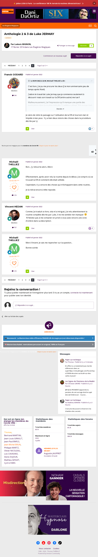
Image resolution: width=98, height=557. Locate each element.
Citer (33, 129)
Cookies (56, 548)
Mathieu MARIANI (74, 402)
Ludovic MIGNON (22, 44)
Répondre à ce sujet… (25, 305)
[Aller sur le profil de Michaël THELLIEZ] (14, 173)
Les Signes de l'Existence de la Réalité (80, 381)
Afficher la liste (9, 425)
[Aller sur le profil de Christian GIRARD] (62, 382)
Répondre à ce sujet (83, 56)
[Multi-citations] (27, 128)
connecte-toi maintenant (81, 292)
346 (15, 95)
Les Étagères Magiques (39, 47)
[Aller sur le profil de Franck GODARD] (14, 83)
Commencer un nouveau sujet (55, 56)
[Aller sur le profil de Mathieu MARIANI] (62, 401)
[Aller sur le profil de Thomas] (62, 361)
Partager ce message (66, 45)
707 (15, 227)
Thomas (71, 362)
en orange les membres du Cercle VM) (16, 421)
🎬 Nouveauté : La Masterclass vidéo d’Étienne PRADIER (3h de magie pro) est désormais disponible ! (44, 338)
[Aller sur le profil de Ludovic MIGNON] (6, 45)
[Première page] (5, 65)
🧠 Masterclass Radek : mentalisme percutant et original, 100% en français (35, 344)
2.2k (15, 195)
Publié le (84, 362)
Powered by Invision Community (49, 553)
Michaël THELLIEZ (54, 81)
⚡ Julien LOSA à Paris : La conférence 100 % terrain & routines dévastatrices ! (47, 3)
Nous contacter (45, 548)
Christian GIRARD (74, 383)
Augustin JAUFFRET (52, 453)
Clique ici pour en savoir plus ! (48, 145)
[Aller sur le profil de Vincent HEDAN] (14, 215)
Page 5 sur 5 (42, 66)
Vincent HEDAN (14, 206)
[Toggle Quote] (29, 81)
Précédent (12, 66)
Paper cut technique (73, 360)
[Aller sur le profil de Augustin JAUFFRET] (39, 451)
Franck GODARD (13, 74)
